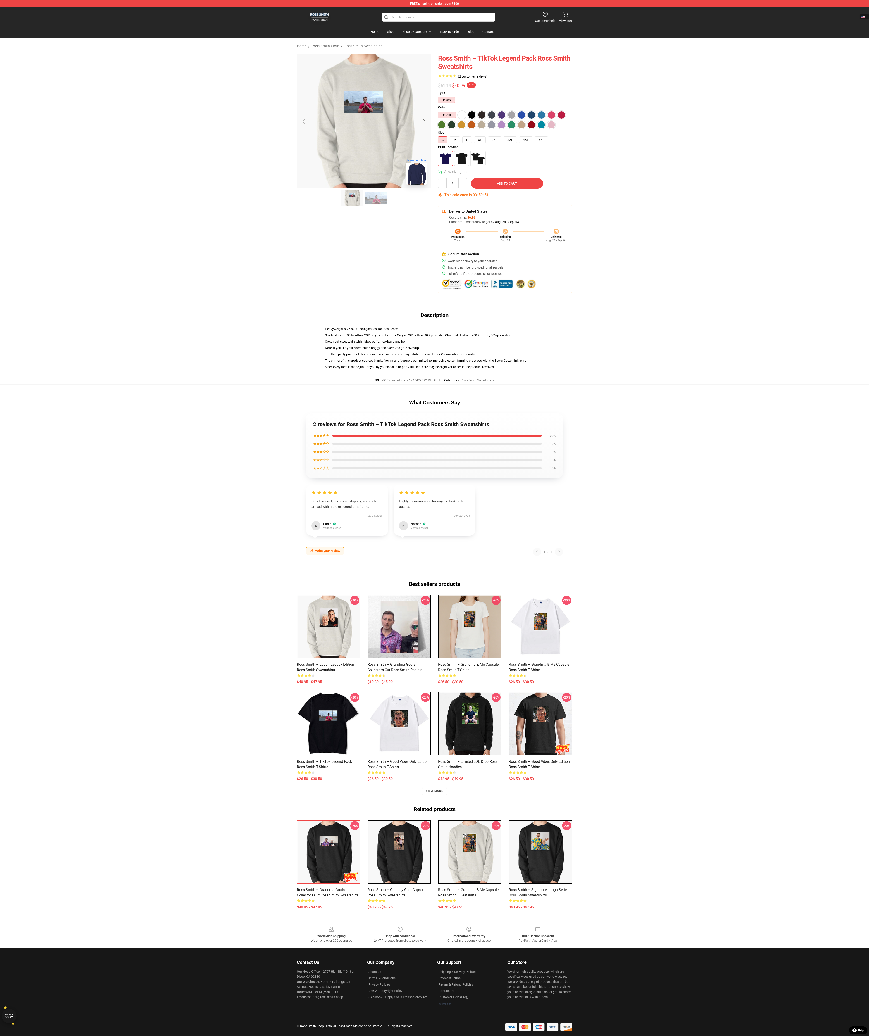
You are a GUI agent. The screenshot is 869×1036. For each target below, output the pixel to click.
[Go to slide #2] (376, 198)
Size (441, 132)
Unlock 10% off (9, 1016)
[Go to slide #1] (352, 198)
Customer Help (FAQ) (453, 997)
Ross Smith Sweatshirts (363, 46)
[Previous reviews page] (537, 552)
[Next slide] (424, 121)
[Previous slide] (304, 121)
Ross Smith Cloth (325, 46)
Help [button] (861, 1030)
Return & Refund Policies (456, 984)
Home (301, 46)
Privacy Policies (379, 984)
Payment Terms (450, 978)
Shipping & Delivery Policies (457, 972)
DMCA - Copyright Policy (385, 991)
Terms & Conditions (382, 978)
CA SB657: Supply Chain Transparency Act (397, 997)
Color (442, 107)
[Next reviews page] (559, 552)
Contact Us (446, 991)
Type (441, 93)
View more (434, 791)
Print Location (448, 147)
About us (374, 972)
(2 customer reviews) (472, 76)
